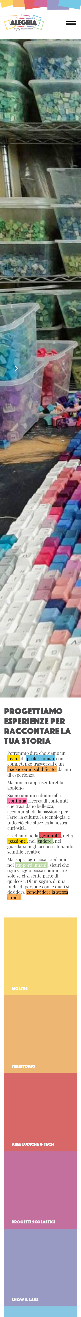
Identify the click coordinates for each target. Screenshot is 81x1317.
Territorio (23, 1066)
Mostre (20, 988)
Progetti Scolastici (33, 1221)
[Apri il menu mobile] (71, 22)
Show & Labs (25, 1299)
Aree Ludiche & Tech (33, 1143)
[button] (16, 368)
